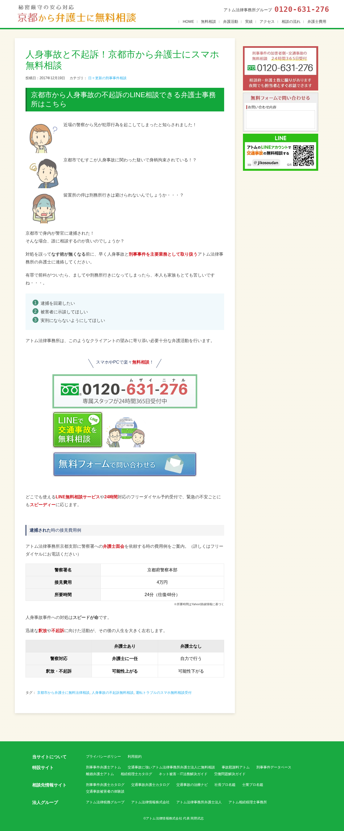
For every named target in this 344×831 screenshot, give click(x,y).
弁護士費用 (316, 21)
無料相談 (208, 21)
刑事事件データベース (273, 767)
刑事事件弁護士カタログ (105, 785)
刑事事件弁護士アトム (103, 767)
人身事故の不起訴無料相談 (113, 693)
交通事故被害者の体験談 (105, 791)
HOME (188, 21)
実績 (249, 21)
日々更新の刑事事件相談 (107, 78)
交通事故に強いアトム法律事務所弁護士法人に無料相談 (171, 767)
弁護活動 (230, 21)
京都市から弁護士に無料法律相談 (63, 693)
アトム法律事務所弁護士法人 (199, 802)
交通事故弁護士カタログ (150, 785)
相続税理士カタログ (136, 774)
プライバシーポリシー (103, 756)
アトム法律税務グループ (105, 802)
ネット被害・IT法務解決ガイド (183, 774)
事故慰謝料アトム (236, 767)
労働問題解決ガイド (230, 774)
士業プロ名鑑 (252, 785)
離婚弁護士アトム (100, 774)
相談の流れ (291, 21)
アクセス (267, 21)
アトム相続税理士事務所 (247, 802)
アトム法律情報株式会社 (150, 802)
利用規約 (135, 756)
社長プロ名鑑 (224, 785)
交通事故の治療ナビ (192, 785)
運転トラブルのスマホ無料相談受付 (164, 693)
